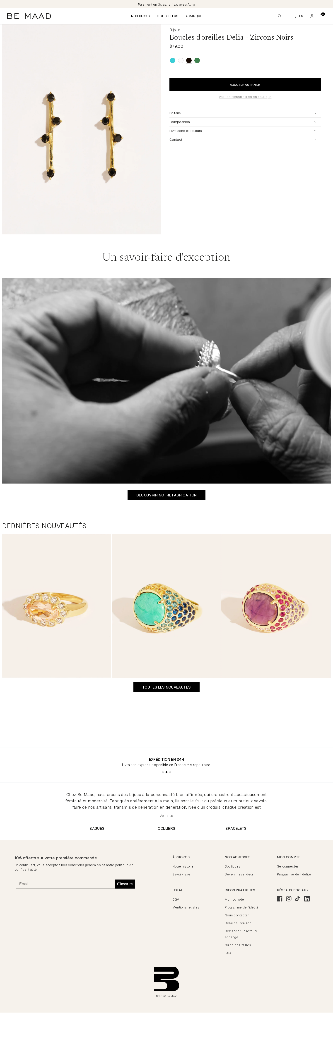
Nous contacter (237, 915)
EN (301, 16)
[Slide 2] (166, 772)
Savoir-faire (181, 874)
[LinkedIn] (307, 898)
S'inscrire (125, 884)
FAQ (228, 953)
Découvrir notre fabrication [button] (166, 495)
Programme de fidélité (294, 874)
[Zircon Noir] (189, 60)
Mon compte (234, 899)
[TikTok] (298, 898)
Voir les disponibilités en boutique (245, 97)
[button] (321, 16)
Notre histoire (183, 866)
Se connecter (287, 866)
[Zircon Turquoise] (172, 60)
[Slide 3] (170, 772)
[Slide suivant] (161, 129)
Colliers (167, 828)
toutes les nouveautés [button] (166, 687)
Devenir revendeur (239, 874)
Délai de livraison (238, 923)
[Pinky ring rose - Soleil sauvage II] (56, 606)
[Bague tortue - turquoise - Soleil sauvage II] (166, 606)
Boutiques (233, 866)
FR (291, 16)
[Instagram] (289, 898)
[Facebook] (279, 898)
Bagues (96, 828)
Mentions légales (185, 907)
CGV (175, 899)
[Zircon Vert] (197, 60)
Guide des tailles (238, 945)
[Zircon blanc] (180, 60)
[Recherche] (279, 16)
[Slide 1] (163, 772)
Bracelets (236, 828)
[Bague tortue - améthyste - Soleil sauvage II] (276, 606)
